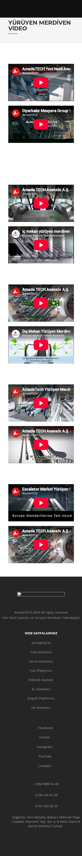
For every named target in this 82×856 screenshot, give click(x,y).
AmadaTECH (41, 643)
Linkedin (44, 766)
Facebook (45, 728)
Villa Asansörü (41, 652)
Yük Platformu (41, 671)
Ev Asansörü (41, 689)
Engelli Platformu (41, 698)
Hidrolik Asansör (41, 680)
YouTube (44, 756)
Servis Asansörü (41, 661)
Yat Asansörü (41, 708)
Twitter (44, 737)
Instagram (44, 747)
